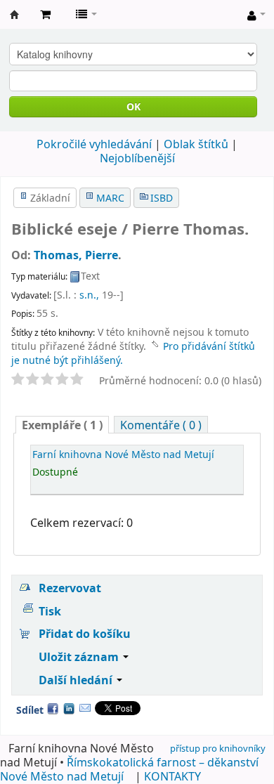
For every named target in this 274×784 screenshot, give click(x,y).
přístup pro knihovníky (218, 748)
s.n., (89, 294)
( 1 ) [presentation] (62, 425)
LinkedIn (69, 708)
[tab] (62, 424)
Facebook (53, 708)
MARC (110, 197)
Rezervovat (70, 588)
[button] (45, 14)
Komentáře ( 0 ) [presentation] (161, 425)
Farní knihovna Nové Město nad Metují (15, 15)
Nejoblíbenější (137, 158)
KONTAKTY (172, 776)
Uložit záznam (80, 657)
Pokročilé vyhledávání (94, 144)
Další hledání (77, 680)
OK (133, 106)
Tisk (50, 611)
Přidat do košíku (85, 633)
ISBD (161, 197)
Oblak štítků (196, 144)
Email (85, 708)
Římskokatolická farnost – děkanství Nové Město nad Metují (129, 769)
